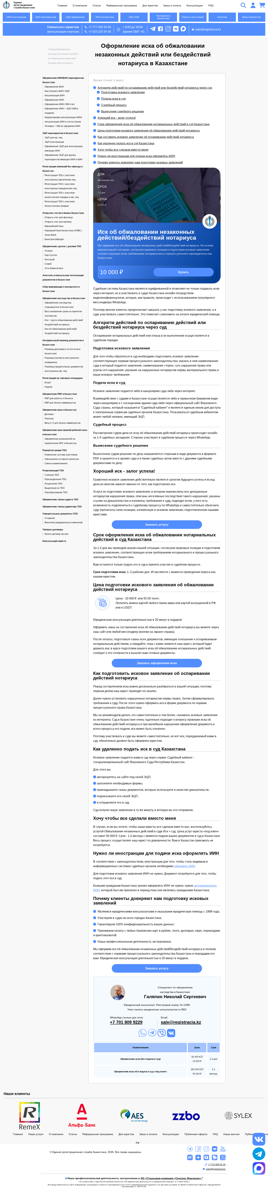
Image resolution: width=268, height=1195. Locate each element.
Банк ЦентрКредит (54, 239)
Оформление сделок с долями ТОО (61, 246)
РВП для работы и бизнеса (59, 398)
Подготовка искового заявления (123, 92)
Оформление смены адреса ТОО (60, 499)
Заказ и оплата (172, 5)
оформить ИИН (184, 866)
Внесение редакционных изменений (64, 522)
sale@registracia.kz (208, 29)
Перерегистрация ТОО (54, 450)
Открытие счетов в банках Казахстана (63, 213)
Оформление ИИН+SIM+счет (60, 104)
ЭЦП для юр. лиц (53, 137)
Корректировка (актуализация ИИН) (63, 117)
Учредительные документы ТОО (60, 513)
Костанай (50, 259)
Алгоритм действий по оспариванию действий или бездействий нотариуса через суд (155, 87)
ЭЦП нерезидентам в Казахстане (60, 133)
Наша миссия (231, 1134)
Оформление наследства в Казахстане (63, 298)
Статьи (97, 5)
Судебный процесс (114, 105)
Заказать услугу (156, 524)
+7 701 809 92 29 (217, 1164)
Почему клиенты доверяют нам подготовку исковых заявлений (140, 162)
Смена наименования (56, 463)
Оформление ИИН (54, 100)
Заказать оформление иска (157, 663)
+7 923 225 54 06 (99, 31)
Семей (48, 264)
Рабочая (49, 418)
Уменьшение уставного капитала (62, 459)
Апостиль (222, 17)
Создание (50, 518)
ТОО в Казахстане (104, 17)
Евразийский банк (54, 226)
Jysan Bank (50, 235)
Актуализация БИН (55, 95)
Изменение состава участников (61, 454)
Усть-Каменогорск (54, 268)
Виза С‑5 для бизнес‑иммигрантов (62, 423)
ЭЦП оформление (75, 17)
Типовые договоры (52, 529)
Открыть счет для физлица (59, 217)
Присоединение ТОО (55, 479)
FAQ (210, 5)
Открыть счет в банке (193, 17)
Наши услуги (35, 1134)
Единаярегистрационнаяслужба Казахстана (24, 5)
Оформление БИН (54, 86)
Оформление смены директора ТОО (62, 506)
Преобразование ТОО (56, 492)
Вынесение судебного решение (122, 111)
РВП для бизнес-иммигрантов (60, 402)
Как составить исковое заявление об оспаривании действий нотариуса (146, 137)
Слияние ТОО (52, 475)
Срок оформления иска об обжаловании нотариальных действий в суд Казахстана (153, 124)
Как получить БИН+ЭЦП (57, 91)
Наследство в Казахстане (163, 17)
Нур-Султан (51, 255)
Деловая (49, 414)
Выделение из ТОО (55, 488)
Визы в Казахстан (251, 17)
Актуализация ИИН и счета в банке (63, 121)
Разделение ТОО (53, 483)
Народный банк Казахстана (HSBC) (63, 230)
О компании (80, 5)
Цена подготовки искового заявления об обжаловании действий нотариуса (149, 130)
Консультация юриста (54, 541)
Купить (183, 272)
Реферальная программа (121, 5)
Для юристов (150, 5)
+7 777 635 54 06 (99, 27)
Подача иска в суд (113, 98)
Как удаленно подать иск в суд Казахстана (126, 143)
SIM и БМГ (134, 17)
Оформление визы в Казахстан (59, 410)
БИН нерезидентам (46, 17)
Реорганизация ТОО (53, 470)
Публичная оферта (196, 1134)
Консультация (195, 5)
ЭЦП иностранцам (54, 142)
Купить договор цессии (56, 534)
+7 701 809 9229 (126, 1022)
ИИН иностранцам (16, 17)
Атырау (49, 250)
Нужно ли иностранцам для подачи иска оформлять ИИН (136, 156)
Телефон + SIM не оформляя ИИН (62, 126)
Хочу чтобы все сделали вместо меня (123, 149)
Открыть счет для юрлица (58, 222)
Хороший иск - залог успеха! (117, 117)
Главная (62, 5)
